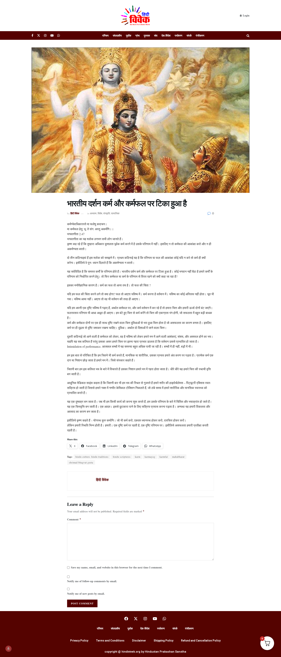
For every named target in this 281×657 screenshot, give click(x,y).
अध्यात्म (93, 213)
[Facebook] (126, 619)
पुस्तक (147, 35)
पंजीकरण (200, 35)
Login (245, 15)
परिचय (105, 35)
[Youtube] (155, 619)
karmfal (164, 456)
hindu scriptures (122, 456)
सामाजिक (115, 213)
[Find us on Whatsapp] (58, 35)
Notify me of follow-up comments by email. (92, 581)
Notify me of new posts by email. (86, 594)
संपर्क (189, 35)
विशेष (100, 213)
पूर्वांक (128, 35)
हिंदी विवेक (74, 213)
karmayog (150, 456)
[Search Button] (248, 35)
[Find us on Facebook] (32, 35)
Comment (74, 519)
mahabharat (178, 456)
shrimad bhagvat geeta (81, 462)
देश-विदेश (166, 35)
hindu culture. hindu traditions (92, 456)
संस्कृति (106, 213)
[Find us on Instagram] (45, 35)
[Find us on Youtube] (52, 35)
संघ (155, 35)
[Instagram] (145, 619)
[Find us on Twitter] (38, 35)
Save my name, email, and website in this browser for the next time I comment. (116, 567)
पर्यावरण (178, 35)
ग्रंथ (137, 35)
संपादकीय (117, 35)
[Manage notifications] (8, 649)
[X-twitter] (136, 619)
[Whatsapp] (164, 619)
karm (137, 456)
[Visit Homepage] (135, 15)
